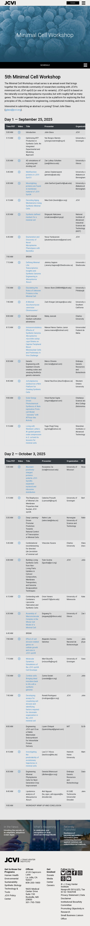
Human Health (12, 875)
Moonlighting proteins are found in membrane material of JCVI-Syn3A (33, 189)
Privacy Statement (70, 895)
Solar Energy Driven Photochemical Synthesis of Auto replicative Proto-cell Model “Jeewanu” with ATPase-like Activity (33, 409)
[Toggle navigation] (83, 3)
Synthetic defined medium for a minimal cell (33, 217)
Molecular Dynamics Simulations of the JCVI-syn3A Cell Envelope (32, 664)
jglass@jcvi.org (13, 109)
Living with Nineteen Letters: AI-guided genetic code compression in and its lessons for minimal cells (33, 434)
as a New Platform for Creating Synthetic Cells (33, 386)
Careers (50, 885)
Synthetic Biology (13, 885)
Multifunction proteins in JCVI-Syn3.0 (33, 175)
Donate (73, 3)
